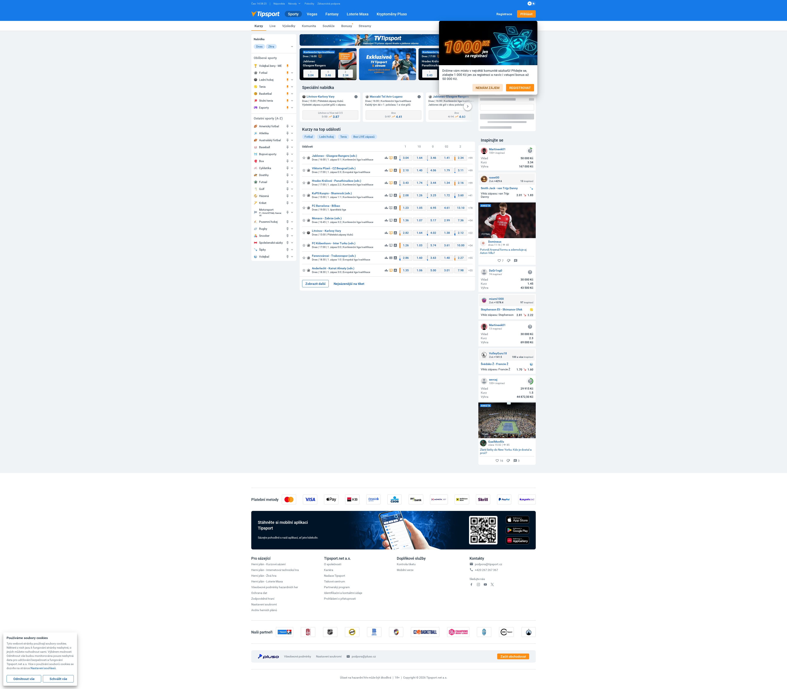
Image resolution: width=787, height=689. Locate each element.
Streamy (365, 26)
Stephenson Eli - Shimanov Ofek (501, 250)
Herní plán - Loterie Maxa (267, 522)
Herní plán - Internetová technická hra (275, 510)
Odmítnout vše (24, 678)
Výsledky (288, 26)
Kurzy (259, 26)
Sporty (293, 13)
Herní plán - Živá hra (263, 516)
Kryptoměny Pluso (392, 13)
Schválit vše (58, 678)
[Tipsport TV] (387, 40)
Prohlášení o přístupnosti (340, 539)
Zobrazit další (315, 283)
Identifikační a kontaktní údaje (343, 533)
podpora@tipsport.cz (488, 504)
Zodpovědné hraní (262, 539)
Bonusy (346, 26)
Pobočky (309, 3)
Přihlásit (526, 14)
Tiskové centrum (334, 522)
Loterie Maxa (357, 13)
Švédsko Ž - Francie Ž (494, 304)
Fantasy (332, 13)
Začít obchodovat (513, 597)
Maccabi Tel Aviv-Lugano (386, 96)
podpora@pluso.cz (364, 597)
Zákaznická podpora (328, 3)
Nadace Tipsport (334, 516)
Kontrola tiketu (406, 504)
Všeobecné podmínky (297, 597)
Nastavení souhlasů (43, 668)
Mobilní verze (405, 510)
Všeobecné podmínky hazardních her (274, 527)
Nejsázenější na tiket (349, 283)
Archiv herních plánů (264, 550)
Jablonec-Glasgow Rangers (451, 96)
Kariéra (328, 510)
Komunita (309, 26)
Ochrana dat (259, 533)
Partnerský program (337, 527)
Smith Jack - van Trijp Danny (499, 128)
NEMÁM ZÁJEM (487, 87)
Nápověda (279, 3)
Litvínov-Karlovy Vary (320, 96)
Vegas (312, 13)
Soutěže (329, 26)
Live (273, 26)
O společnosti (332, 504)
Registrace (504, 14)
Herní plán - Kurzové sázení (268, 504)
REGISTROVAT (520, 87)
